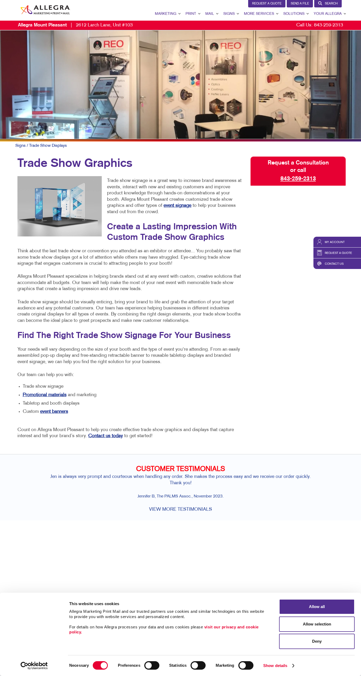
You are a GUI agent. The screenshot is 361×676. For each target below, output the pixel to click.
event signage (177, 205)
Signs (229, 14)
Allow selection (317, 624)
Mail (209, 14)
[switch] (151, 665)
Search (331, 3)
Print (191, 14)
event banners (54, 411)
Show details (275, 665)
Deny (317, 641)
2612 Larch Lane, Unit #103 (75, 25)
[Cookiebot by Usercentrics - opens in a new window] (34, 666)
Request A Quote (266, 3)
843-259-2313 (328, 25)
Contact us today (105, 436)
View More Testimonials (180, 509)
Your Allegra (328, 14)
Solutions (293, 14)
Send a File (300, 3)
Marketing (165, 14)
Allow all (317, 606)
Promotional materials (45, 395)
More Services (259, 14)
